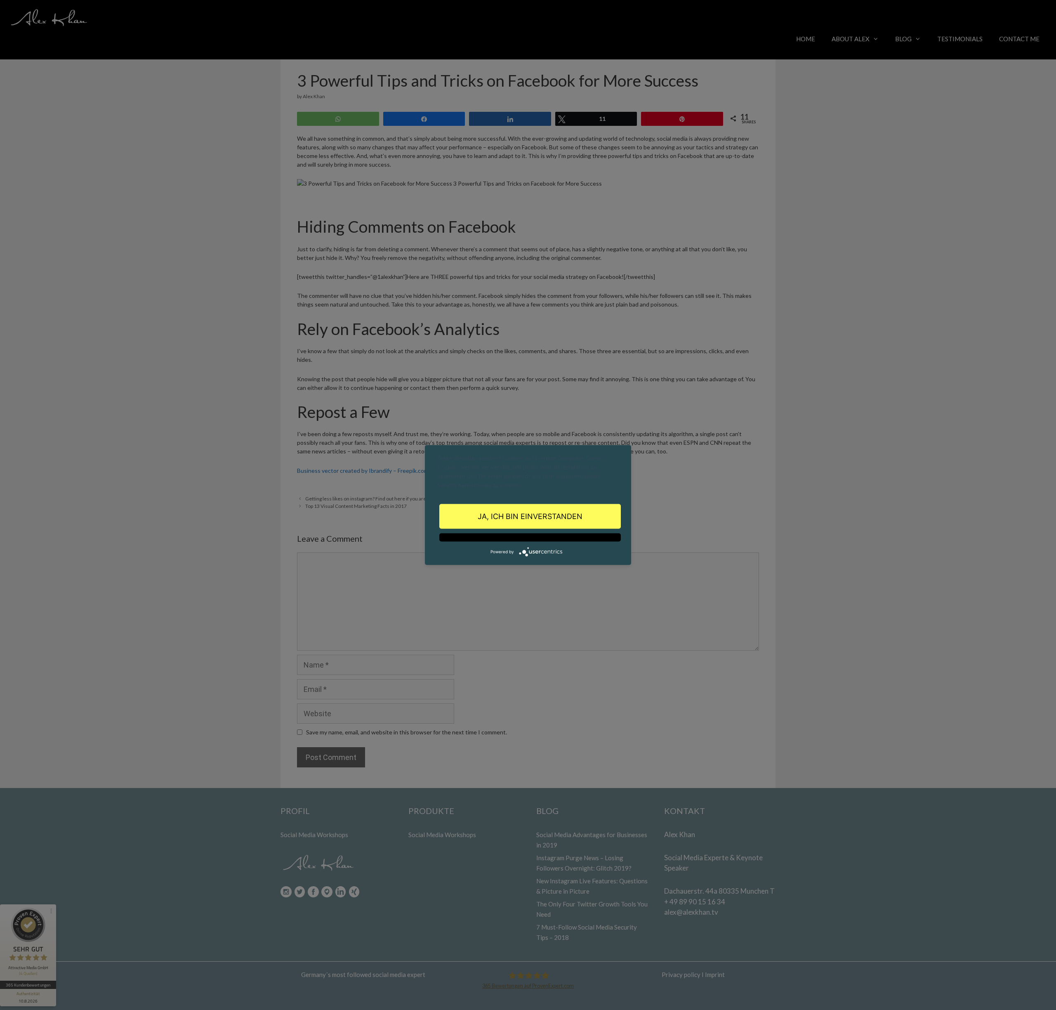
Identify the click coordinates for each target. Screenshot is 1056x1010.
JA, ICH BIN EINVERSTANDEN (530, 516)
